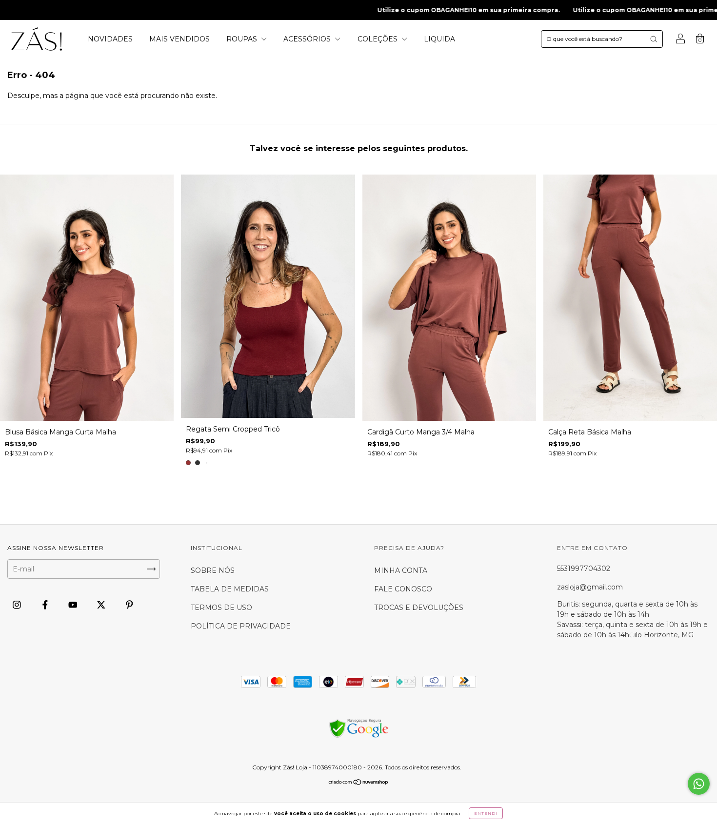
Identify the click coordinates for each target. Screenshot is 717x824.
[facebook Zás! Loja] (46, 604)
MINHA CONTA (400, 570)
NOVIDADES (110, 39)
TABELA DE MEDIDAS (230, 589)
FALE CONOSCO (403, 589)
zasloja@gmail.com (590, 587)
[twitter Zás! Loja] (102, 604)
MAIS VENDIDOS (179, 39)
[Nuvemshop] (358, 783)
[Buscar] (653, 39)
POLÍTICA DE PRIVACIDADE (241, 626)
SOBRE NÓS (213, 570)
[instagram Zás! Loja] (17, 604)
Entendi (486, 813)
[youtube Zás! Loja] (73, 604)
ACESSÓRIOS (308, 39)
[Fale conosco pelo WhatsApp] (699, 784)
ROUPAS (242, 39)
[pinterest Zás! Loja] (129, 604)
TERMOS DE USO (221, 607)
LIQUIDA (439, 39)
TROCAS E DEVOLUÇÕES (418, 607)
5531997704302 (583, 568)
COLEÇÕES (378, 39)
